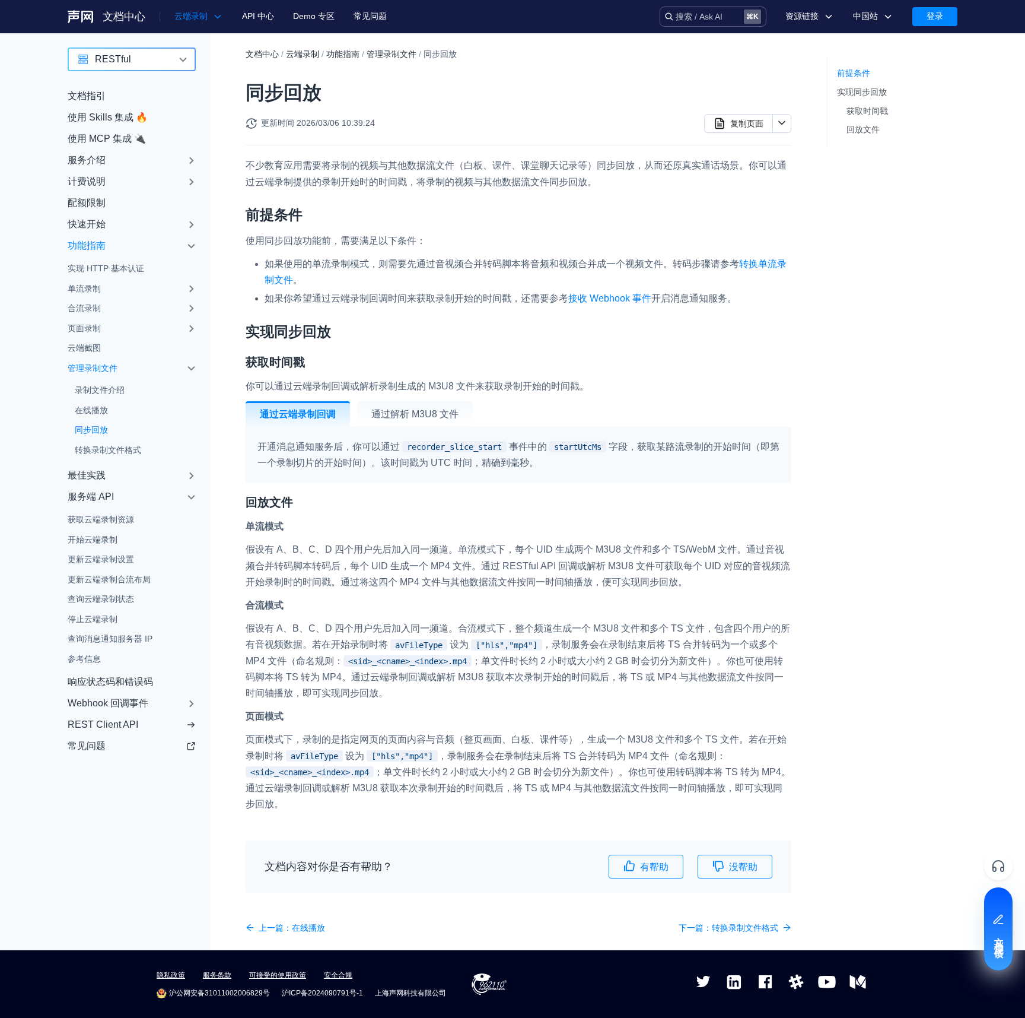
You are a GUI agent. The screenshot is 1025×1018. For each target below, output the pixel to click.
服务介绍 (87, 160)
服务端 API (91, 496)
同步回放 (91, 430)
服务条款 (217, 975)
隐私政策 (171, 975)
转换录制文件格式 (108, 450)
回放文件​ (863, 129)
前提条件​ (853, 73)
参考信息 (84, 659)
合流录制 (84, 308)
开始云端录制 (92, 539)
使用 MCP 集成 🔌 (107, 139)
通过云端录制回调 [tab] (298, 414)
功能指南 (87, 245)
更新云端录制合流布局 (109, 579)
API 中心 (258, 16)
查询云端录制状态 (101, 599)
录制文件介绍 (100, 390)
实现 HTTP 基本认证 (106, 268)
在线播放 (91, 410)
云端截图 (84, 348)
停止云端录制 (92, 619)
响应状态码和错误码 (110, 682)
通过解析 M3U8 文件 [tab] (415, 414)
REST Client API (103, 724)
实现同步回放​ (862, 92)
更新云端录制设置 (101, 559)
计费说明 (87, 181)
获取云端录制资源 (101, 519)
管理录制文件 (92, 368)
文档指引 (87, 96)
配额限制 (87, 203)
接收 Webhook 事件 (609, 298)
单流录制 (84, 288)
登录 (935, 16)
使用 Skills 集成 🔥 (108, 117)
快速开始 (87, 224)
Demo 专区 (314, 16)
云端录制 (302, 54)
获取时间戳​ (867, 111)
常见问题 (370, 16)
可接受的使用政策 (277, 975)
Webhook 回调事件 (108, 703)
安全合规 (338, 975)
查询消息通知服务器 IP (110, 638)
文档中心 (124, 17)
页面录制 (84, 328)
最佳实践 (87, 475)
